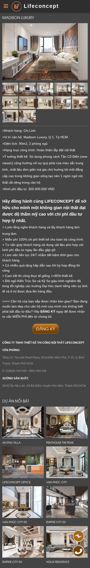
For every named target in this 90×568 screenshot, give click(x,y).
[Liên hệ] (78, 537)
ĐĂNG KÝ (45, 328)
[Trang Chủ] (16, 6)
